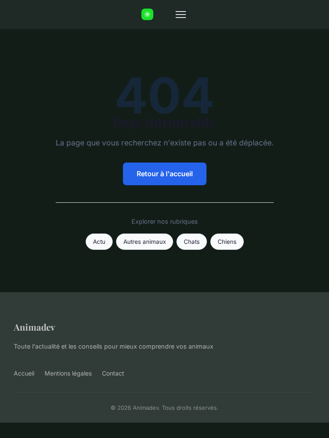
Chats (192, 241)
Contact (113, 373)
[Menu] (180, 14)
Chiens (227, 241)
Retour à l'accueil (165, 173)
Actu (99, 241)
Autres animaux (144, 241)
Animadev (34, 327)
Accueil (24, 373)
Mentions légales (68, 373)
